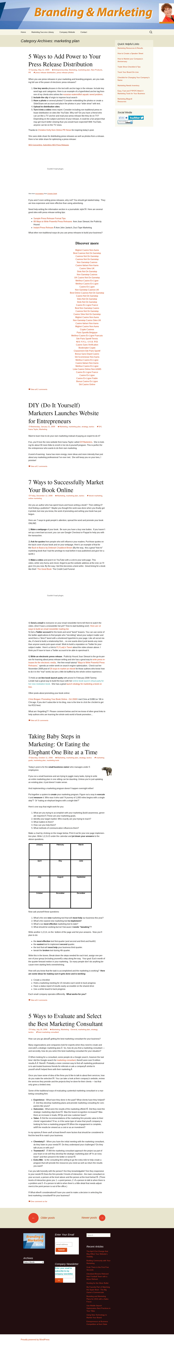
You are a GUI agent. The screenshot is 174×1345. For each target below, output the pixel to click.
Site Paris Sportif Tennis (87, 339)
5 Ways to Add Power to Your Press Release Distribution (64, 60)
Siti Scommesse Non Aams (87, 357)
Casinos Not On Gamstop (87, 256)
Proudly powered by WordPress (35, 1340)
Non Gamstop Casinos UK (87, 290)
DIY (100, 427)
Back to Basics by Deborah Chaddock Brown (52, 548)
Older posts (43, 1217)
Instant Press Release (44, 228)
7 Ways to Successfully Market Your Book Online (66, 486)
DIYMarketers (86, 442)
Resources (122, 101)
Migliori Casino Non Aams (87, 250)
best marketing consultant (48, 1032)
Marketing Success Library (42, 32)
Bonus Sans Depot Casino (87, 354)
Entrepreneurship (61, 70)
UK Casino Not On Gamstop (87, 278)
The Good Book (44, 569)
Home (23, 32)
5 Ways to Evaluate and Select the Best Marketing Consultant (65, 1020)
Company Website (67, 32)
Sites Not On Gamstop (87, 299)
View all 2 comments (39, 389)
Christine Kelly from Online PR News (54, 130)
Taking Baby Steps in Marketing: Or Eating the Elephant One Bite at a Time (62, 744)
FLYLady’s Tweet (64, 647)
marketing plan (84, 70)
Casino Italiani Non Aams (87, 265)
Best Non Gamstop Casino (87, 308)
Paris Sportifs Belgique (87, 332)
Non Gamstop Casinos (87, 262)
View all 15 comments (39, 720)
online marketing (35, 498)
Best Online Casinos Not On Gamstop (87, 293)
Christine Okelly (52, 193)
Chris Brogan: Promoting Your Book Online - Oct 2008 (52, 699)
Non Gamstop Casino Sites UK (87, 320)
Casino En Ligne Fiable (87, 378)
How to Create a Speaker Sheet (130, 53)
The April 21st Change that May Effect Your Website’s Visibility (97, 1254)
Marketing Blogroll (125, 99)
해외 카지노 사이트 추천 (87, 342)
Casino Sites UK (87, 268)
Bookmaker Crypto (87, 348)
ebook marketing (95, 496)
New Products (96, 70)
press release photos (65, 72)
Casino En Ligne (87, 287)
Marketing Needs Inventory (128, 85)
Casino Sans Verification (87, 345)
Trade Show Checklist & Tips (129, 67)
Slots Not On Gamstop (87, 271)
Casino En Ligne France (87, 305)
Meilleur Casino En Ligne (87, 281)
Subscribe (61, 1240)
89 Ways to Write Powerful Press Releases (53, 221)
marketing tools (53, 760)
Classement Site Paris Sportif (87, 351)
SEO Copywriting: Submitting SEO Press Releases (48, 145)
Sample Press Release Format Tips (50, 218)
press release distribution (45, 72)
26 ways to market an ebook (62, 669)
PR (29, 72)
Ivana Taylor (33, 429)
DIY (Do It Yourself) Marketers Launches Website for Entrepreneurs (63, 413)
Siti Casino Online (87, 384)
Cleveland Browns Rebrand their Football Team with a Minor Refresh (97, 1276)
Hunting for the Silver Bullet (97, 1283)
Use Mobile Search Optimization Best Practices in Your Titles (98, 1308)
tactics (91, 427)
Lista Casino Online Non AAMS (87, 369)
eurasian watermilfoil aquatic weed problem (82, 94)
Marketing (73, 70)
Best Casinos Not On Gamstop (87, 253)
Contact (84, 32)
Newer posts (93, 1217)
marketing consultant (66, 1060)
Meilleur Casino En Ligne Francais (87, 336)
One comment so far (39, 1201)
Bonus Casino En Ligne (87, 381)
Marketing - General (69, 1029)
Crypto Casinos (87, 329)
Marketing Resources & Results (130, 48)
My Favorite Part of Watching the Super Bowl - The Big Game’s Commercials (98, 1289)
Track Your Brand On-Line (128, 72)
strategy (85, 427)
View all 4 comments (39, 1000)
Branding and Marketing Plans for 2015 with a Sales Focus (97, 1299)
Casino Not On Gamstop (87, 296)
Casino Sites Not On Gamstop (87, 314)
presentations (39, 193)
